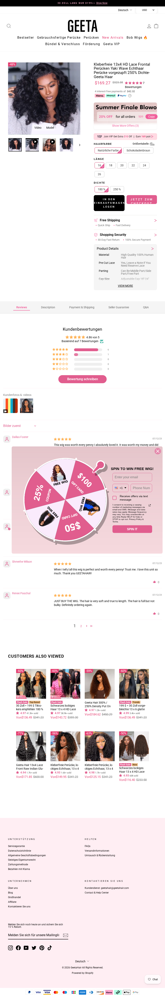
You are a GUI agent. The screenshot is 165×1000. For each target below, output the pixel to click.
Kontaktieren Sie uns (19, 907)
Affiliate (12, 902)
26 (99, 174)
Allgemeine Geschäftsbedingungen (27, 856)
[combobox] (120, 488)
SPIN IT (132, 529)
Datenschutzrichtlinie (19, 851)
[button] (134, 83)
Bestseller (25, 38)
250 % (117, 190)
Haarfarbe (121, 144)
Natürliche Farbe (108, 151)
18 (110, 166)
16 (99, 166)
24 (144, 166)
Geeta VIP (111, 45)
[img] (62, 440)
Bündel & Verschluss (62, 45)
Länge (99, 159)
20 (122, 166)
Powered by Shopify (82, 973)
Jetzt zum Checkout (142, 201)
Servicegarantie (16, 846)
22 (133, 166)
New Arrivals (113, 38)
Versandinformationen (97, 851)
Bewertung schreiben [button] (82, 380)
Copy (151, 117)
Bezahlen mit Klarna (19, 869)
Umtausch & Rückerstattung (100, 856)
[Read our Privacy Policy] (149, 505)
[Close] (158, 451)
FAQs (87, 846)
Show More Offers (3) (125, 126)
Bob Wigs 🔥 (137, 38)
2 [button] (81, 626)
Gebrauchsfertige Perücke (59, 38)
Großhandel (14, 897)
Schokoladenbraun (138, 151)
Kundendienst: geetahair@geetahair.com (107, 888)
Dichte (99, 183)
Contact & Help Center (97, 893)
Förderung (91, 45)
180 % (101, 190)
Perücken (91, 38)
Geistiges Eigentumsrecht (22, 860)
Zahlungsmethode (18, 865)
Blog (10, 893)
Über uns (13, 888)
